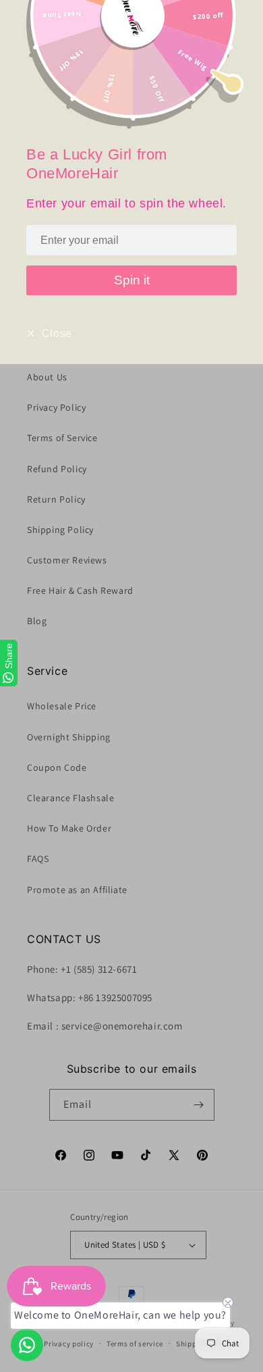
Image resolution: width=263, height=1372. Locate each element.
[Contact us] (27, 1345)
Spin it (132, 280)
